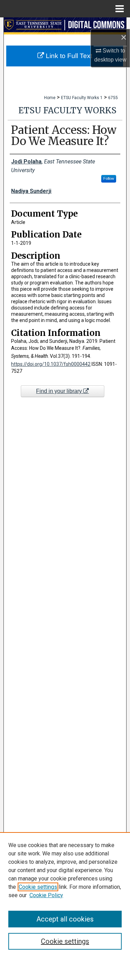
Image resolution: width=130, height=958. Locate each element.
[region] (65, 895)
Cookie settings (38, 887)
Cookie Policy (46, 895)
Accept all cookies (65, 919)
